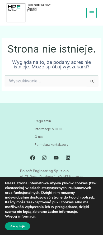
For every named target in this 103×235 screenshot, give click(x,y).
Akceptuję (17, 226)
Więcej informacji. (20, 216)
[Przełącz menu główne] (91, 13)
